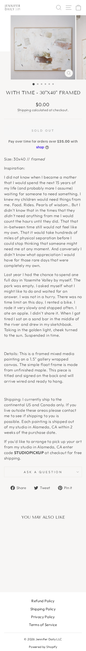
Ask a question (43, 472)
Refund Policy (42, 601)
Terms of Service (43, 624)
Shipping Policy (43, 609)
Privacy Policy (43, 617)
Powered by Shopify (43, 647)
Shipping (24, 110)
